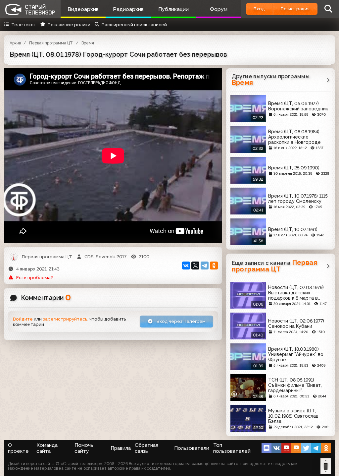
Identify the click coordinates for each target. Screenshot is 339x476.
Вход (259, 8)
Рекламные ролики (69, 24)
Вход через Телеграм (181, 321)
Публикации (173, 9)
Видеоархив (83, 9)
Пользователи (191, 448)
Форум (218, 9)
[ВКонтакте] (186, 265)
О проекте (18, 448)
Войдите (23, 319)
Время (87, 43)
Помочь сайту (83, 448)
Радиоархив (128, 9)
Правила (121, 448)
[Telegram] (205, 265)
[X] (195, 265)
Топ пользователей (232, 448)
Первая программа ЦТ (51, 43)
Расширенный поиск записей (134, 24)
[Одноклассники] (214, 265)
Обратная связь (146, 448)
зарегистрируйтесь (65, 319)
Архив (15, 43)
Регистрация (295, 8)
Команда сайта (47, 448)
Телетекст (23, 24)
